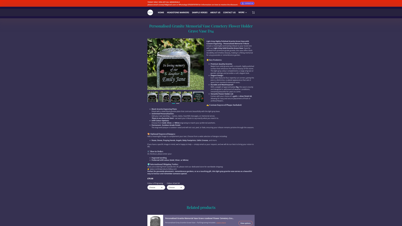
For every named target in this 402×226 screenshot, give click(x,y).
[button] (156, 187)
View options (245, 223)
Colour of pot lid (173, 183)
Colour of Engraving (155, 183)
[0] (253, 12)
